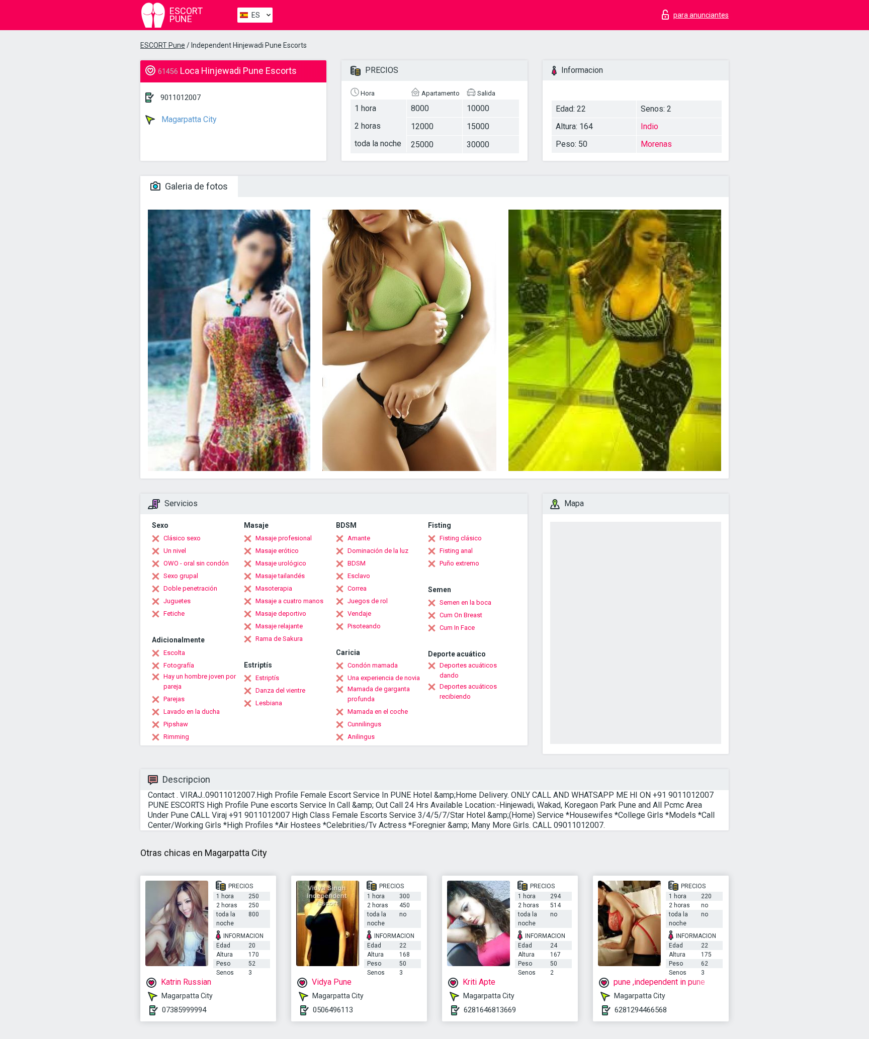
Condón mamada (372, 665)
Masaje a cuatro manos (289, 601)
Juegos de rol (367, 601)
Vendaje (359, 613)
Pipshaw (175, 724)
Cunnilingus (364, 724)
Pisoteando (364, 626)
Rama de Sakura (279, 638)
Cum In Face (457, 627)
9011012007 (180, 97)
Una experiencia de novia (383, 678)
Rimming (176, 736)
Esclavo (358, 576)
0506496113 (333, 1009)
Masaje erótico (277, 550)
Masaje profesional (283, 538)
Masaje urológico (280, 563)
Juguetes (177, 601)
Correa (357, 588)
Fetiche (174, 613)
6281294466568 (641, 1009)
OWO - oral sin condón (196, 563)
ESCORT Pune (162, 45)
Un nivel (174, 550)
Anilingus (361, 736)
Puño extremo (459, 563)
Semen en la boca (465, 602)
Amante (358, 538)
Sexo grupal (180, 576)
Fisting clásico (461, 538)
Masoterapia (273, 588)
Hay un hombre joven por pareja (199, 681)
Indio (649, 126)
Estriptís (267, 678)
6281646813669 (490, 1009)
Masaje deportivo (280, 613)
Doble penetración (190, 588)
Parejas (174, 699)
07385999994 (184, 1009)
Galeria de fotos (195, 186)
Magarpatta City (188, 119)
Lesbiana (268, 703)
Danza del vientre (280, 690)
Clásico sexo (182, 538)
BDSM (356, 563)
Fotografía (178, 665)
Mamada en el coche (377, 711)
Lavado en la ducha (191, 711)
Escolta (174, 652)
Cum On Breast (461, 615)
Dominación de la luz (377, 550)
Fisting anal (456, 550)
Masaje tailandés (280, 576)
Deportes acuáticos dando (468, 670)
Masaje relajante (279, 626)
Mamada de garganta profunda (378, 694)
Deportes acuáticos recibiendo (468, 691)
